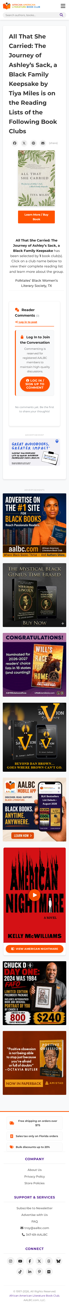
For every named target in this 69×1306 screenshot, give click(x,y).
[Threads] (49, 1261)
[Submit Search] (60, 15)
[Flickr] (49, 1271)
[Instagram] (10, 1261)
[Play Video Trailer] (34, 895)
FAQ (34, 1221)
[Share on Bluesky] (58, 1261)
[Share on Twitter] (24, 143)
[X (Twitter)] (39, 1261)
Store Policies (34, 1183)
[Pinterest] (39, 1271)
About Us (35, 1170)
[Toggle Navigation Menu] (63, 6)
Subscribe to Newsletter (35, 1208)
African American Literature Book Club (34, 1295)
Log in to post (27, 322)
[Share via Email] (43, 143)
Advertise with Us (34, 1215)
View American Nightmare (37, 948)
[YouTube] (20, 1261)
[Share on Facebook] (14, 143)
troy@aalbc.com (36, 1228)
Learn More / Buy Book (36, 217)
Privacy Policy (34, 1176)
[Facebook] (29, 1261)
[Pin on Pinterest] (33, 143)
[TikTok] (20, 1271)
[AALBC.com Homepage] (21, 6)
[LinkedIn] (29, 1271)
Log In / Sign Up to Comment (35, 384)
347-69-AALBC (36, 1234)
